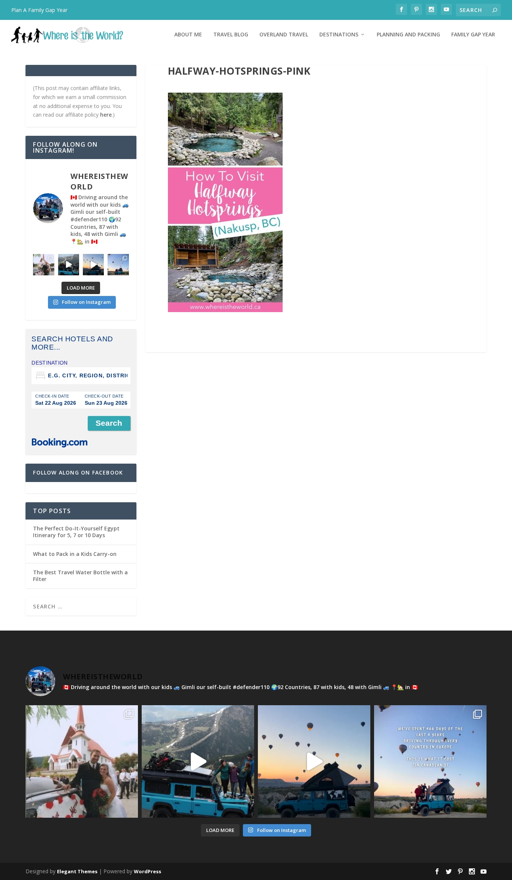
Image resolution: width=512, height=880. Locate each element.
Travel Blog (230, 35)
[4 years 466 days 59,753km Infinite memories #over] (93, 264)
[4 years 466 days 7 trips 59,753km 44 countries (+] (118, 264)
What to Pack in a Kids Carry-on (75, 553)
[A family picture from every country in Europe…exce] (68, 264)
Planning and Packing (408, 35)
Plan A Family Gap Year (39, 10)
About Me (188, 35)
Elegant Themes (77, 871)
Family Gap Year (473, 35)
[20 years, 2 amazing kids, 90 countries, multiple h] (43, 264)
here (106, 114)
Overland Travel (283, 35)
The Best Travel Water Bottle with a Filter (80, 576)
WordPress (147, 871)
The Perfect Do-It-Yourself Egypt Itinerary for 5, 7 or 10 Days (76, 532)
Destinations (338, 35)
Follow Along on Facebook (78, 472)
